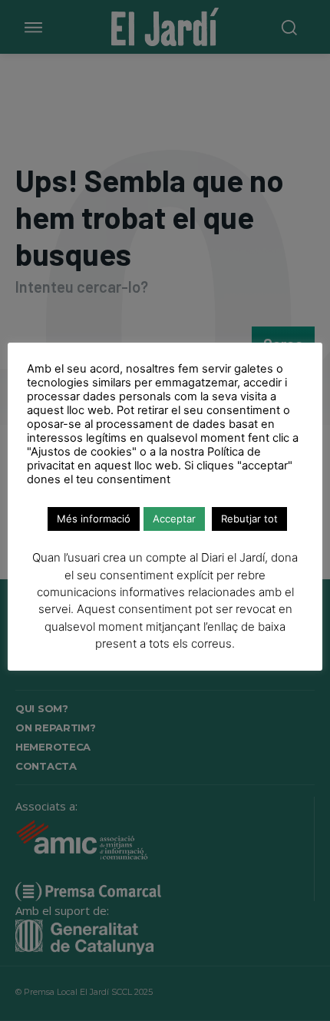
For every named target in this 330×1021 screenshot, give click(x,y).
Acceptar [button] (174, 518)
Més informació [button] (93, 518)
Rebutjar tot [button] (249, 518)
